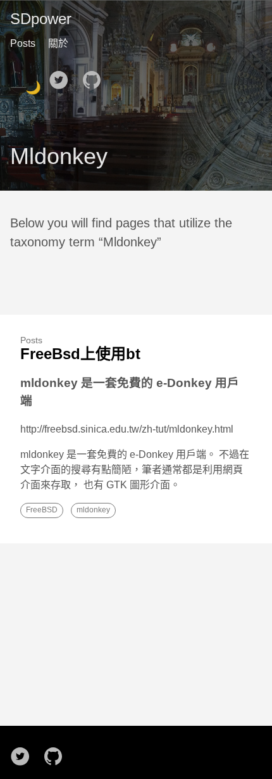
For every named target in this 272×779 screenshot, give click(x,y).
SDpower (40, 18)
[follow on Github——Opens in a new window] (95, 76)
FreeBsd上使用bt (80, 353)
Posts (22, 43)
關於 (58, 43)
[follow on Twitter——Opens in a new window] (63, 76)
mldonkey (93, 509)
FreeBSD (42, 509)
